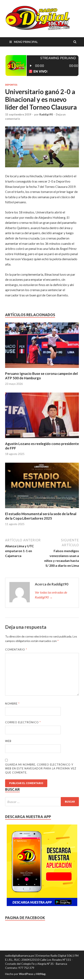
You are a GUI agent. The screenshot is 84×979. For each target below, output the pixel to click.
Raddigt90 (46, 114)
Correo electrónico (23, 722)
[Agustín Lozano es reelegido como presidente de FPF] (42, 439)
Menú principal (26, 42)
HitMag (40, 974)
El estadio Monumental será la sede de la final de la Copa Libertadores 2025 (40, 516)
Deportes (11, 85)
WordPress (26, 974)
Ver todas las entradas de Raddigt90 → (51, 594)
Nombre (12, 703)
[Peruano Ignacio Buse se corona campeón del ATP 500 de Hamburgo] (42, 369)
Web (8, 741)
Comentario (16, 649)
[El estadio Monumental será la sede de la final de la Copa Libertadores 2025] (42, 509)
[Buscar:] (42, 801)
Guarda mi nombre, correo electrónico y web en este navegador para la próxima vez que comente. (40, 768)
